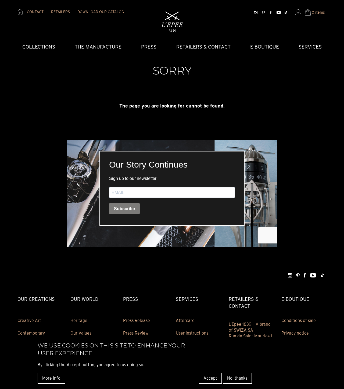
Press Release (136, 320)
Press (148, 47)
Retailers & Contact (203, 47)
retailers (60, 12)
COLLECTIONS (38, 47)
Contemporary (31, 333)
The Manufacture (98, 47)
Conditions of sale (298, 320)
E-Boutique (264, 47)
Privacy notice (295, 333)
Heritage (78, 320)
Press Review (136, 333)
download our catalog (100, 12)
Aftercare (185, 320)
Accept (210, 378)
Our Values (80, 333)
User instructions (192, 333)
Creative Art (29, 320)
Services (310, 47)
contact (35, 12)
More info (51, 378)
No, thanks (237, 378)
